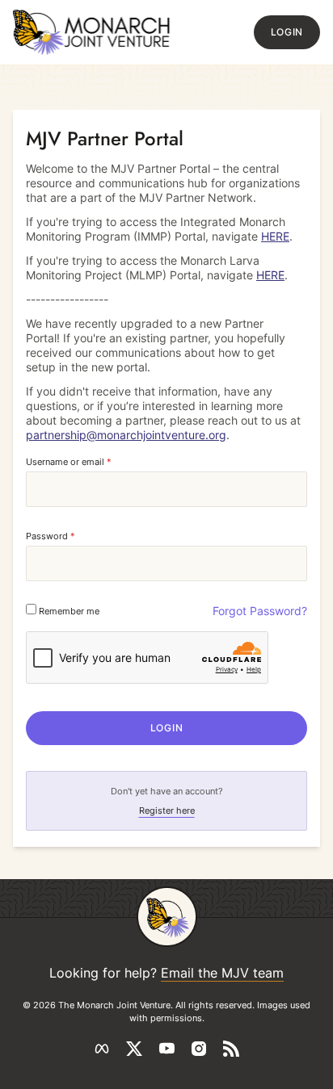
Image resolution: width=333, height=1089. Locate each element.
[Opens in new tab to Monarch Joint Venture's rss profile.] (231, 1049)
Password (50, 536)
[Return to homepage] (92, 32)
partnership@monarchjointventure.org (126, 435)
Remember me (67, 611)
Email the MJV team (222, 973)
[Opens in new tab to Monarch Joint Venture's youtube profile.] (166, 1049)
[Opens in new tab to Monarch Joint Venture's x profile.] (134, 1049)
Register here (167, 810)
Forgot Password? (260, 611)
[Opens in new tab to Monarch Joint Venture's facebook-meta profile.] (102, 1049)
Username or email (69, 461)
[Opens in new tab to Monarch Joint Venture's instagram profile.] (199, 1049)
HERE (275, 236)
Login (287, 32)
